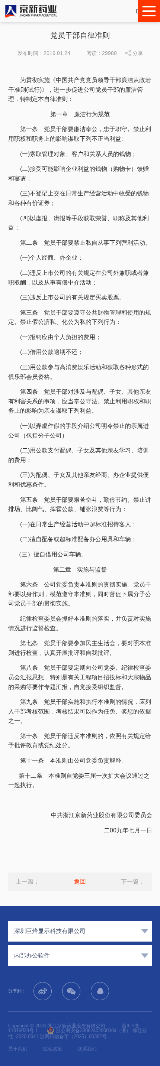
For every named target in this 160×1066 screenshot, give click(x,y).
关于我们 (18, 1048)
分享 (137, 53)
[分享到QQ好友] (100, 991)
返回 (80, 881)
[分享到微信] (71, 991)
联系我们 (87, 1048)
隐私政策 (52, 1048)
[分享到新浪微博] (42, 991)
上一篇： (27, 881)
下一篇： (133, 881)
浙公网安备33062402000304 (85, 1030)
